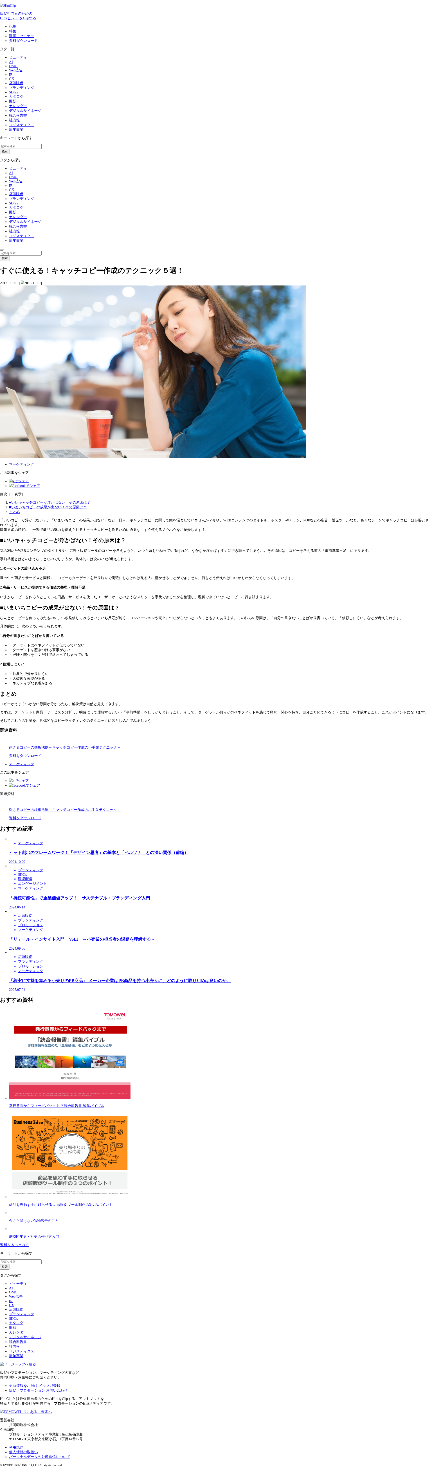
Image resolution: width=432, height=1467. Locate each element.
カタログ (16, 96)
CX (11, 79)
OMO (13, 66)
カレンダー (18, 106)
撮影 (12, 101)
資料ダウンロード (23, 41)
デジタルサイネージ (25, 111)
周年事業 (16, 129)
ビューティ (18, 57)
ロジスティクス (21, 125)
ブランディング (21, 88)
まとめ (14, 512)
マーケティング (21, 464)
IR (11, 75)
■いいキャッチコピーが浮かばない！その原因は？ (49, 502)
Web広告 (16, 70)
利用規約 (16, 1447)
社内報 (14, 120)
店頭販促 (16, 83)
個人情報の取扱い (23, 1452)
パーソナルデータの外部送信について (39, 1457)
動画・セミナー (21, 36)
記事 (12, 26)
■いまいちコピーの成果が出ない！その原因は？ (48, 507)
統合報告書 (18, 115)
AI (11, 62)
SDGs (13, 92)
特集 (12, 31)
